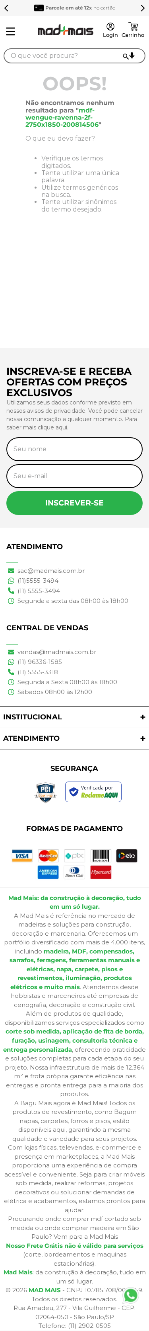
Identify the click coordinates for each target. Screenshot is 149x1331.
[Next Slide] (142, 8)
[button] (132, 55)
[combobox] (74, 55)
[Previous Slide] (6, 8)
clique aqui (52, 427)
